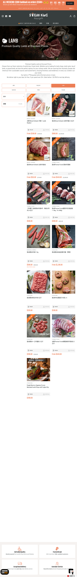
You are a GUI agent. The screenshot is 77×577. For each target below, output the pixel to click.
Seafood (14, 90)
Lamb (63, 85)
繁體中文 (71, 8)
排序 (4, 96)
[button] (72, 576)
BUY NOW (69, 3)
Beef (14, 85)
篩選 (12, 104)
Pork (38, 90)
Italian (63, 90)
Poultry (38, 85)
